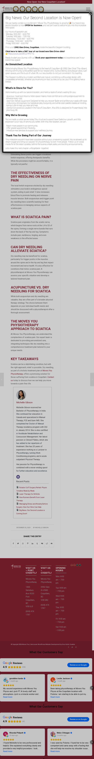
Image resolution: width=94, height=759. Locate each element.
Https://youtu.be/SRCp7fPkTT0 (21, 54)
